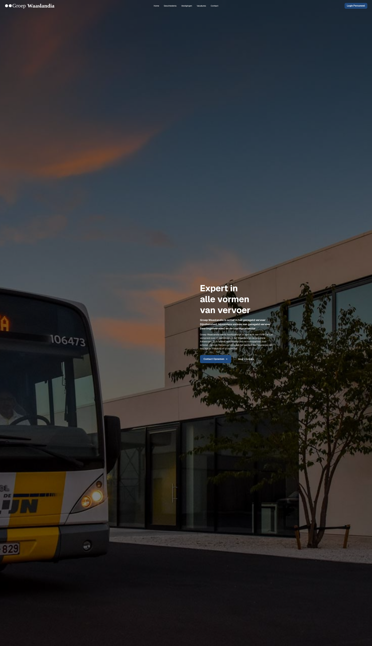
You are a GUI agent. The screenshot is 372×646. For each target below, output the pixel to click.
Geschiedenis (170, 6)
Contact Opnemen (213, 359)
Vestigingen (186, 6)
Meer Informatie (246, 359)
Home (156, 6)
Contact (214, 6)
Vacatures (201, 6)
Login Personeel (356, 5)
